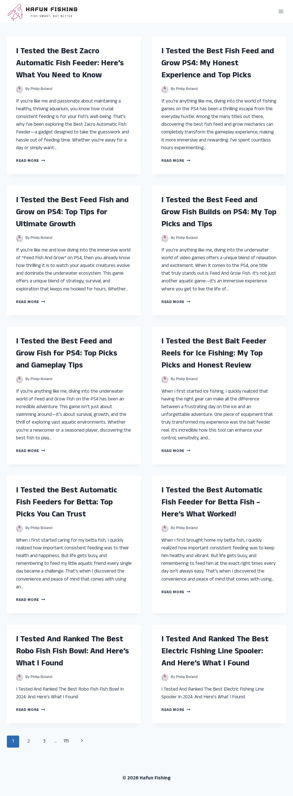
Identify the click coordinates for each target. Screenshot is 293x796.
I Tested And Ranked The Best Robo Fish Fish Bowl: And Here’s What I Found (72, 652)
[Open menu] (281, 11)
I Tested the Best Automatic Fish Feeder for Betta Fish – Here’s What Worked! (212, 503)
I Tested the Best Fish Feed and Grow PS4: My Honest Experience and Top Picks (217, 63)
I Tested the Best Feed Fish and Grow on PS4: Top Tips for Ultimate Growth (72, 212)
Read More (30, 161)
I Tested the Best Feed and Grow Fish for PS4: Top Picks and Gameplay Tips (66, 354)
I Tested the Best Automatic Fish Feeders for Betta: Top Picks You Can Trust (66, 503)
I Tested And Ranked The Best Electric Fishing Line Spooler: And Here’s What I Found (214, 652)
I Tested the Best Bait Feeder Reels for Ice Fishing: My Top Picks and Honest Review (213, 354)
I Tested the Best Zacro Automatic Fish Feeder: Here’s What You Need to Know (70, 63)
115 (66, 742)
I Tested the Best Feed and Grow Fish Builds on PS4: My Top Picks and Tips (218, 212)
